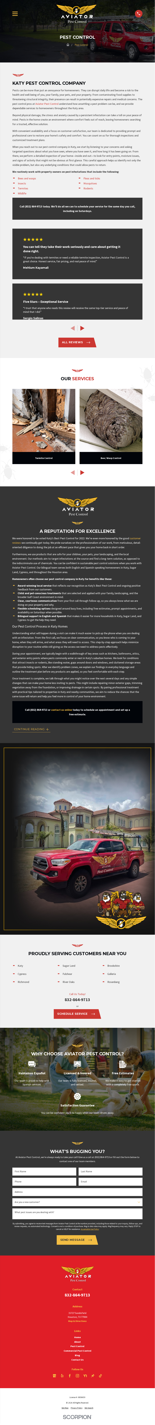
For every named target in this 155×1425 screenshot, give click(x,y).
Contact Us (77, 1359)
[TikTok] (100, 1375)
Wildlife (22, 193)
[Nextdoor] (85, 1375)
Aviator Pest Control (47, 104)
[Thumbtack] (92, 1375)
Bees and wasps (27, 178)
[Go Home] (68, 45)
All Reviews (72, 342)
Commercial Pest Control (77, 1350)
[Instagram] (77, 1375)
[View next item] (82, 328)
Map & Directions (77, 1321)
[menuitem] (65, 1408)
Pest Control (77, 1346)
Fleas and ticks (91, 178)
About (77, 1341)
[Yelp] (62, 1375)
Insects (22, 183)
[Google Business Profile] (54, 1375)
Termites (23, 188)
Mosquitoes (90, 183)
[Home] (76, 13)
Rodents (88, 188)
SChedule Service (72, 1013)
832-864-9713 (77, 999)
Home (77, 1337)
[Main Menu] (15, 13)
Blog (77, 1355)
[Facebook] (69, 1375)
